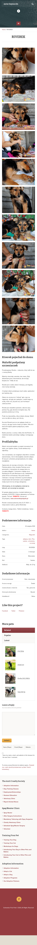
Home (4, 29)
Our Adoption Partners (11, 881)
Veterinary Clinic (9, 798)
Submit (6, 740)
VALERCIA (21, 692)
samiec (25, 541)
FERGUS (21, 665)
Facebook (5, 611)
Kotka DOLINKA (24, 679)
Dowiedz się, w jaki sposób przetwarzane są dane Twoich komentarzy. (18, 767)
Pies (33, 539)
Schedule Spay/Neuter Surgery (14, 825)
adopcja (25, 539)
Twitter (13, 611)
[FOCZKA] (10, 651)
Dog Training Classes (11, 789)
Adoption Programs (10, 878)
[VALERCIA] (10, 692)
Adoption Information (11, 785)
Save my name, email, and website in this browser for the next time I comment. (19, 756)
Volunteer (7, 829)
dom (29, 539)
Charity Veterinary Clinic (12, 822)
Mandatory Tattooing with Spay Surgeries (18, 819)
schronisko (31, 541)
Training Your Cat (10, 843)
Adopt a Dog (8, 874)
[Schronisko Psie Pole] (18, 17)
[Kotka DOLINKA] (10, 678)
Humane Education (10, 795)
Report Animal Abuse (11, 802)
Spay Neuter (8, 813)
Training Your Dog (10, 840)
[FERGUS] (10, 665)
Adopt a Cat (8, 871)
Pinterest (21, 611)
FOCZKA (21, 651)
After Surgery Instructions (13, 816)
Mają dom (32, 535)
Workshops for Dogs (11, 846)
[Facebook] (18, 11)
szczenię (32, 543)
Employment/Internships (12, 792)
